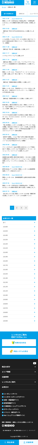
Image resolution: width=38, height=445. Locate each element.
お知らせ (21, 14)
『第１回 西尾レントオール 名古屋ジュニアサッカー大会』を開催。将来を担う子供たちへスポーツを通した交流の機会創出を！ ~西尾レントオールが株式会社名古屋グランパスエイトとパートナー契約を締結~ (18, 127)
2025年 (5, 231)
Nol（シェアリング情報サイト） (15, 415)
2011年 (5, 291)
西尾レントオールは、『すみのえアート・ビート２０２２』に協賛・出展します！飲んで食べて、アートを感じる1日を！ (18, 74)
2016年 (5, 270)
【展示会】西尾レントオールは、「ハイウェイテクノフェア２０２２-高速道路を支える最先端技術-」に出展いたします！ (18, 64)
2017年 (5, 265)
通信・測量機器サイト (11, 400)
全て (4, 222)
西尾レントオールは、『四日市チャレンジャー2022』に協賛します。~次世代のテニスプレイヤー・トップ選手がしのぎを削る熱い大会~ (18, 90)
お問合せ (5, 387)
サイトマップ (32, 430)
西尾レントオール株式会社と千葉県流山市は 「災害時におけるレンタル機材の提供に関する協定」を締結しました (18, 186)
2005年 (5, 317)
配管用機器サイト (10, 403)
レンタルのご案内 (8, 382)
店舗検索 (5, 377)
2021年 (5, 248)
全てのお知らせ (8, 14)
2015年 (5, 274)
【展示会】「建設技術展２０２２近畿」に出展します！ (17, 98)
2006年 (5, 312)
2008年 (5, 304)
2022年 (5, 244)
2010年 (5, 295)
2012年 (5, 287)
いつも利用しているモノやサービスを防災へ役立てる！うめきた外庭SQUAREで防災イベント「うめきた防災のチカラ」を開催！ (18, 41)
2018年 (5, 261)
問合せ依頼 (28, 4)
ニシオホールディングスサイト (14, 397)
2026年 (5, 227)
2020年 (5, 252)
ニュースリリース (17, 18)
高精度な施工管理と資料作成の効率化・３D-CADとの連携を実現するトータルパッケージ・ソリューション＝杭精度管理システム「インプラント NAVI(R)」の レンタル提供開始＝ (18, 160)
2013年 (5, 282)
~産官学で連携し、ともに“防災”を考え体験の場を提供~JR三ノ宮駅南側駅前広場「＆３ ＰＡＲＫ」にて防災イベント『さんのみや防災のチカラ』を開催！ (18, 138)
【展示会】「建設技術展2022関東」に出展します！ (16, 82)
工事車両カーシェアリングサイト (15, 406)
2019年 (5, 257)
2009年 (5, 299)
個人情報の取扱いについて (20, 430)
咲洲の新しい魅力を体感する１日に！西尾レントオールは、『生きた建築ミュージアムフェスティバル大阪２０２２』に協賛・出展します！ (18, 106)
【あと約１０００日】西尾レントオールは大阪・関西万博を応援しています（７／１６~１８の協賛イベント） (18, 194)
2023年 (5, 240)
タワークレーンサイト (11, 409)
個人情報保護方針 (7, 430)
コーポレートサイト (10, 394)
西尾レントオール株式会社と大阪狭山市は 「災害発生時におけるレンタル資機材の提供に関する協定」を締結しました (18, 22)
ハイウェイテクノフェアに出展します (13, 55)
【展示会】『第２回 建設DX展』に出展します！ (16, 49)
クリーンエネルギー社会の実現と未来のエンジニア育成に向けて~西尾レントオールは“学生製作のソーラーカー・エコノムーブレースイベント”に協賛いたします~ (18, 149)
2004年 (5, 321)
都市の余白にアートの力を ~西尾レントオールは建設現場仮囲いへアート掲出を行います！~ (18, 170)
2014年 (5, 278)
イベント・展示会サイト (12, 412)
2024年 (5, 235)
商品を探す (6, 366)
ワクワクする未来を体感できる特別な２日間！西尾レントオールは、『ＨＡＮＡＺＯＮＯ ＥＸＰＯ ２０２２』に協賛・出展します (18, 116)
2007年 (5, 308)
